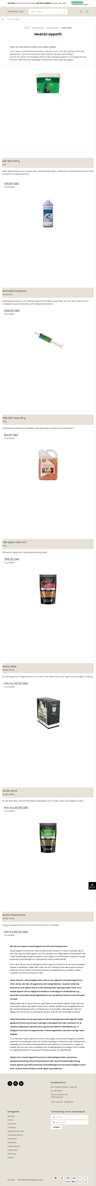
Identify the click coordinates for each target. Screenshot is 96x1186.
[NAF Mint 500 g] (48, 112)
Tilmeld (56, 1127)
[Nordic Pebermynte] (48, 866)
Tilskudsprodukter (15, 1135)
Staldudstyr (13, 1150)
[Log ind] (81, 11)
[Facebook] (10, 1083)
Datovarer (12, 1124)
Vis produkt (9, 187)
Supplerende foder (16, 1131)
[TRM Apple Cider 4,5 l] (48, 493)
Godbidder (12, 1142)
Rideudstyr (12, 1139)
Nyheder (11, 1116)
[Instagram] (15, 1083)
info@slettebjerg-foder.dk (65, 1087)
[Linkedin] (21, 1083)
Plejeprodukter (14, 1146)
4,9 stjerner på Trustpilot (80, 4)
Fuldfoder (12, 1127)
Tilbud (10, 1120)
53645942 (58, 1091)
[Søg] (64, 11)
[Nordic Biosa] (48, 741)
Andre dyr (12, 1154)
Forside (11, 1179)
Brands (11, 1157)
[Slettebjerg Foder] (16, 11)
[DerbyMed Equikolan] (48, 242)
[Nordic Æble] (48, 617)
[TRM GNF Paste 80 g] (48, 369)
